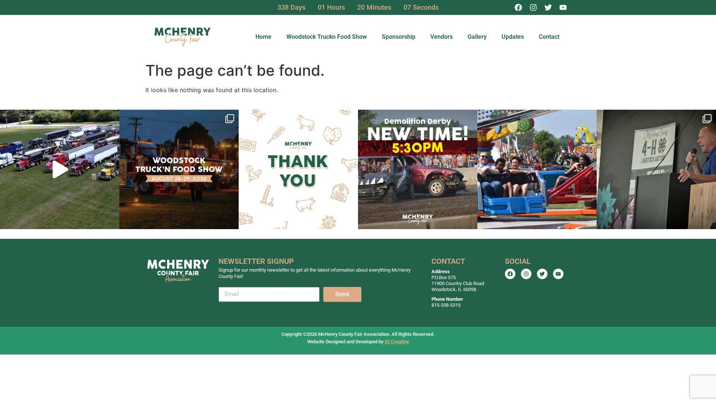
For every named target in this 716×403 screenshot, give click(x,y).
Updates (513, 36)
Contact (549, 36)
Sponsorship (398, 36)
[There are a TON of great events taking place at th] (179, 169)
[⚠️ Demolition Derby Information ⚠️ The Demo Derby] (417, 169)
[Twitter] (548, 7)
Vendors (441, 36)
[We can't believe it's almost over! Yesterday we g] (656, 169)
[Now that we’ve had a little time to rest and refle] (298, 169)
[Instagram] (533, 7)
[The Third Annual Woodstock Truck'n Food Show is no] (59, 169)
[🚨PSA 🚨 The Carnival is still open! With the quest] (537, 169)
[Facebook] (518, 7)
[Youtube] (563, 7)
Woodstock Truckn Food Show (326, 36)
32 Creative (396, 341)
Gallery (477, 36)
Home (263, 36)
